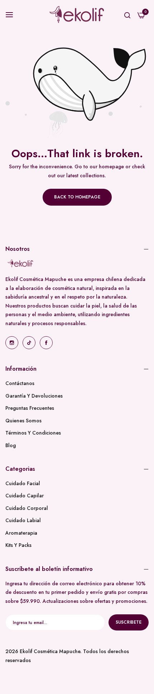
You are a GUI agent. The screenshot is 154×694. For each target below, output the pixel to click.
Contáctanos (19, 383)
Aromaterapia (21, 532)
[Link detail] (11, 342)
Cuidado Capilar (24, 495)
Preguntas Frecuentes (29, 408)
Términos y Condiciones (33, 432)
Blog (10, 445)
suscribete (128, 622)
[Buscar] (127, 14)
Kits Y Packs (18, 545)
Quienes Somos (23, 420)
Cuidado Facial (22, 483)
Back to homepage (77, 197)
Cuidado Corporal (26, 508)
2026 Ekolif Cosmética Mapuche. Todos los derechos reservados (67, 656)
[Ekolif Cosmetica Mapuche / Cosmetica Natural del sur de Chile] (77, 14)
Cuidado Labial (23, 520)
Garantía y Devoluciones (34, 395)
